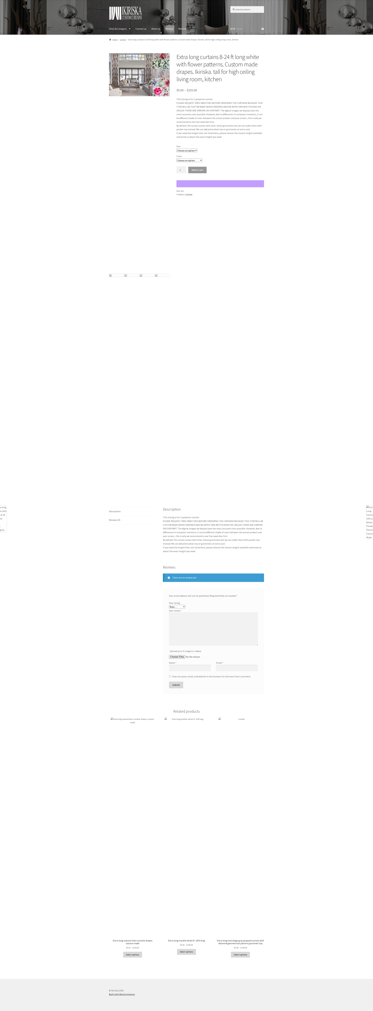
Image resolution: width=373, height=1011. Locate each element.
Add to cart (197, 169)
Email (219, 662)
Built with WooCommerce (122, 994)
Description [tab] (115, 511)
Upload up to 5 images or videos (185, 651)
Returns (182, 28)
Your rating (174, 602)
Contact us (141, 28)
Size (178, 146)
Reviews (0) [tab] (114, 519)
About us (155, 28)
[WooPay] (220, 183)
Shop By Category (118, 28)
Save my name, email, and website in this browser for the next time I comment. (211, 676)
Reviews (169, 28)
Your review (175, 610)
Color (179, 156)
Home (115, 39)
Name (172, 662)
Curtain (123, 39)
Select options (132, 954)
